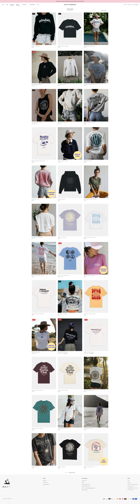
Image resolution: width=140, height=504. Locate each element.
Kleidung (44, 480)
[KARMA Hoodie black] (70, 181)
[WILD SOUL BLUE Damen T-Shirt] (96, 220)
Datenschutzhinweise (86, 484)
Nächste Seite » (72, 472)
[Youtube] (5, 486)
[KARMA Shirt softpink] (44, 181)
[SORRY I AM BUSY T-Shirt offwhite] (44, 296)
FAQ (128, 480)
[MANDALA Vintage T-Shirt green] (44, 411)
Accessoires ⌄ (24, 4)
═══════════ (131, 486)
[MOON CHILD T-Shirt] (44, 449)
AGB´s (83, 482)
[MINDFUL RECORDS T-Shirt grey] (96, 105)
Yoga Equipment (32, 4)
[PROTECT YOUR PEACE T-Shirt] (96, 449)
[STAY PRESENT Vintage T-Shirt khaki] (96, 181)
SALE (38, 4)
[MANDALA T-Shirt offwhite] (96, 373)
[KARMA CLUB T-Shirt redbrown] (44, 373)
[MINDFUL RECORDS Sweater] (70, 143)
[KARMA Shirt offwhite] (96, 143)
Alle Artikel (12, 4)
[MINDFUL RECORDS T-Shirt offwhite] (44, 143)
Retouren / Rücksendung (132, 484)
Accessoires (45, 482)
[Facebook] (3, 486)
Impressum (84, 480)
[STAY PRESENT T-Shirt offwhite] (44, 220)
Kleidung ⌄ (18, 4)
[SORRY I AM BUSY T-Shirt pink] (96, 258)
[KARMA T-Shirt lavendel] (70, 220)
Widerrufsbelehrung (86, 486)
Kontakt (129, 482)
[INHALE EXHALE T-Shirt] (96, 411)
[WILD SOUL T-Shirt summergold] (96, 296)
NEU (7, 4)
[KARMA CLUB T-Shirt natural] (70, 373)
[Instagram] (7, 486)
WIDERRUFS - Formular (132, 488)
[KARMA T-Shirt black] (70, 449)
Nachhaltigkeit (85, 489)
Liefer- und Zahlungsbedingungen (88, 488)
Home (3, 4)
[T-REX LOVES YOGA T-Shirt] (70, 411)
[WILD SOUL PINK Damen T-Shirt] (44, 258)
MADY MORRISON (8, 498)
